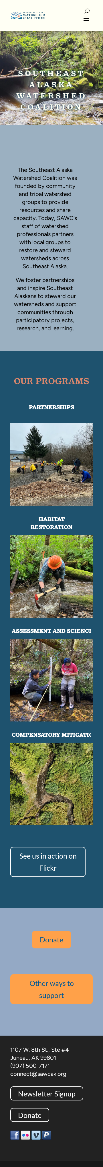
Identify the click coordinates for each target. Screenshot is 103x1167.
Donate (51, 939)
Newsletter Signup (47, 1093)
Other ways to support (51, 989)
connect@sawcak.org (38, 1073)
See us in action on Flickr (48, 861)
